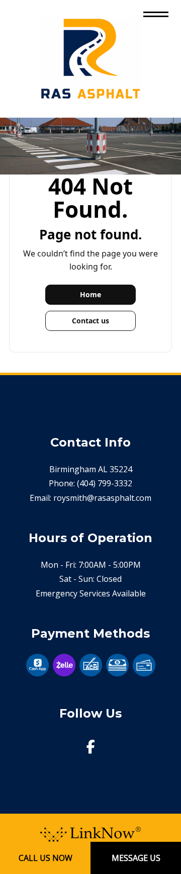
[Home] (90, 57)
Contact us (90, 320)
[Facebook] (91, 748)
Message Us (136, 857)
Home (90, 294)
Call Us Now (45, 857)
